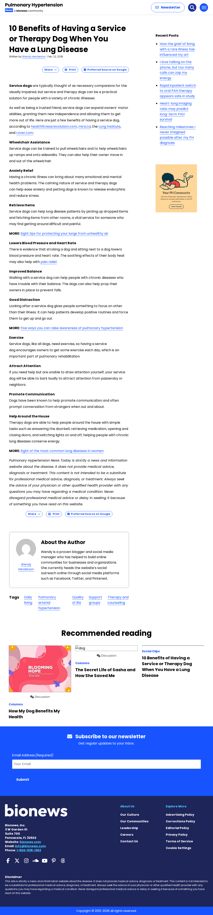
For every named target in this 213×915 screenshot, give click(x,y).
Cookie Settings (178, 848)
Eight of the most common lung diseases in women (62, 450)
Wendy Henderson (34, 56)
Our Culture (129, 815)
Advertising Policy (180, 815)
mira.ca (84, 126)
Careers (126, 835)
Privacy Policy (177, 835)
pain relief (49, 261)
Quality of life (78, 600)
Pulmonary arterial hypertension (49, 602)
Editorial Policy (177, 828)
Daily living (28, 600)
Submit (22, 779)
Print (71, 69)
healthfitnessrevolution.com (54, 126)
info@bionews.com (30, 846)
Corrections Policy (180, 821)
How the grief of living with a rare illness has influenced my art (177, 49)
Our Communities (134, 821)
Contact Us (129, 841)
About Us (127, 806)
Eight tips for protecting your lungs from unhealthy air (64, 233)
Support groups (95, 600)
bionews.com (30, 842)
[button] (168, 7)
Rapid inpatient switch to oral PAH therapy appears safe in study (178, 90)
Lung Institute (109, 126)
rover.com (24, 132)
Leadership (129, 828)
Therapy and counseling (118, 600)
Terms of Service (179, 841)
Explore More (176, 806)
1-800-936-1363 (29, 850)
